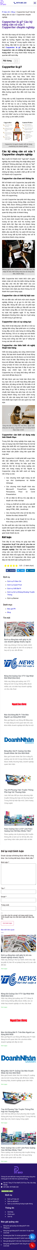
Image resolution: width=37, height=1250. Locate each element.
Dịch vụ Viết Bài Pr (14, 588)
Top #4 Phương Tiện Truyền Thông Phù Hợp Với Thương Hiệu (18, 791)
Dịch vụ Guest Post (14, 585)
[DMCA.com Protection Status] (7, 1192)
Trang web (5, 905)
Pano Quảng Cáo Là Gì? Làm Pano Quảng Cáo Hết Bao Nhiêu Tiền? (18, 830)
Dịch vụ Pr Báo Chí (14, 581)
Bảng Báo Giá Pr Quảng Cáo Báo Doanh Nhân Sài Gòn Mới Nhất (17, 752)
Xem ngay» (4, 968)
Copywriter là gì (13, 47)
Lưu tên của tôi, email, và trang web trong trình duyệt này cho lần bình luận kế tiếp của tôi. (17, 917)
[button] (34, 3)
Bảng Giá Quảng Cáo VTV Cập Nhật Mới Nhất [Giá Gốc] (19, 677)
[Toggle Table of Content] (15, 61)
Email (3, 897)
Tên (3, 888)
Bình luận (5, 862)
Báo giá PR (11, 609)
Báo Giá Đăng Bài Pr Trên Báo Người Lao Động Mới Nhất (16, 716)
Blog (9, 612)
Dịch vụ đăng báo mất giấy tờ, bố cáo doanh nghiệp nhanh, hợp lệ (17, 640)
